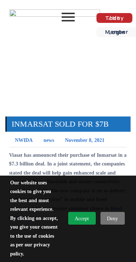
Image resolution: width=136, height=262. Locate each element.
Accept (82, 218)
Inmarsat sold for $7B (60, 123)
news (49, 140)
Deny (112, 218)
